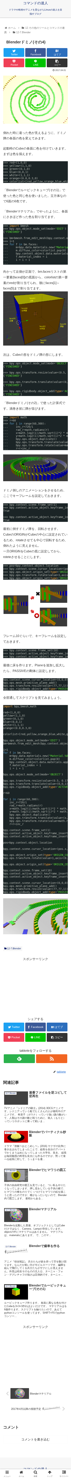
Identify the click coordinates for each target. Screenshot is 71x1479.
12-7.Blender (14, 948)
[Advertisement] (35, 986)
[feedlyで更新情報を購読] (19, 1058)
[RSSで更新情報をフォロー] (51, 1058)
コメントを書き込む (35, 1439)
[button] (63, 773)
